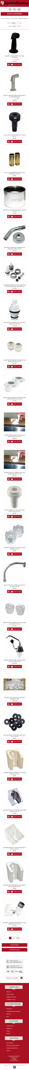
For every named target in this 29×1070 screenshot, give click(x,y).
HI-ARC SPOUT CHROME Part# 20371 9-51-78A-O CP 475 (14, 585)
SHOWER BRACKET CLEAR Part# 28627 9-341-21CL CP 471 (14, 848)
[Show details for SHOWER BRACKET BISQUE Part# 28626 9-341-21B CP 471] (14, 759)
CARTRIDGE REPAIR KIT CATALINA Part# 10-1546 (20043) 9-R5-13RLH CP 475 (14, 285)
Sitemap (8, 1014)
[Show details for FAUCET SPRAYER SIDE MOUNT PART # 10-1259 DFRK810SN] (14, 82)
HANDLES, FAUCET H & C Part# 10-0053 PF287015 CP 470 (14, 548)
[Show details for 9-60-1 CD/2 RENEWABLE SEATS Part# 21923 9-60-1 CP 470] (14, 159)
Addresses (9, 1028)
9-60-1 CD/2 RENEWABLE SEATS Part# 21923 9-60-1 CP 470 (14, 173)
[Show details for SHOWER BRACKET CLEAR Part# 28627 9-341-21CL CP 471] (14, 834)
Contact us (9, 1008)
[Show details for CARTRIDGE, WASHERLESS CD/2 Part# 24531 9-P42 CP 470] (14, 309)
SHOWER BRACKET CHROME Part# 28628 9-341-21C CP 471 (14, 810)
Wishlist (8, 1033)
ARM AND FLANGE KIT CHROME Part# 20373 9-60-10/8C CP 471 (14, 248)
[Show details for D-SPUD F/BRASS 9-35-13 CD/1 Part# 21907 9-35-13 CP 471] (14, 497)
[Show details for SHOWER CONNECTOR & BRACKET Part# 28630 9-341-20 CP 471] (14, 909)
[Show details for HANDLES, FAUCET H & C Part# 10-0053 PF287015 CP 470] (14, 534)
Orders (8, 1031)
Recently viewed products (12, 1045)
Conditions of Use (10, 999)
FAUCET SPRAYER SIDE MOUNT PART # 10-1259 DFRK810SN (14, 96)
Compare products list (12, 1048)
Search (8, 1050)
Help (7, 1016)
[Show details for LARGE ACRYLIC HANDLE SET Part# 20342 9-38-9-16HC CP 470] (14, 609)
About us (8, 991)
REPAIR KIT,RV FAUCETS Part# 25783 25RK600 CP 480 (14, 698)
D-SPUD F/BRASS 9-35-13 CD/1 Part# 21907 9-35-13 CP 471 (14, 510)
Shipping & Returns (11, 997)
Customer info (10, 1025)
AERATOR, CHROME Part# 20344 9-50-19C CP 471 (14, 210)
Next (18, 938)
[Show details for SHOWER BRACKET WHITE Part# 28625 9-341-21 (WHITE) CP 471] (14, 872)
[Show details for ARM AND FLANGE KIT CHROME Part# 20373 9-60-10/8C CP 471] (14, 234)
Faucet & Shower (14, 18)
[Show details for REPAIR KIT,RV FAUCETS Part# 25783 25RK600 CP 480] (14, 684)
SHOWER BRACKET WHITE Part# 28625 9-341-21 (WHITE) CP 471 (14, 885)
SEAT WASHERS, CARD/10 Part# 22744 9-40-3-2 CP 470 (14, 735)
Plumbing (7, 18)
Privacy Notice (10, 994)
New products (9, 1043)
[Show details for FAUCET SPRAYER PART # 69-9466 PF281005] (14, 43)
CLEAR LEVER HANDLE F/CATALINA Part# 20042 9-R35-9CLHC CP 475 (14, 398)
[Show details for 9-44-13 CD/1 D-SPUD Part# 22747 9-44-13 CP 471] (14, 122)
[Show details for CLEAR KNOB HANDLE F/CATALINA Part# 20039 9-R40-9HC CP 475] (14, 347)
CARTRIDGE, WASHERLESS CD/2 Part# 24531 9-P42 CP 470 (14, 323)
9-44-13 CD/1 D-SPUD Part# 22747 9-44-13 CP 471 (14, 135)
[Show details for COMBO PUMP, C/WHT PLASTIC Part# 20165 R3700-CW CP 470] (14, 422)
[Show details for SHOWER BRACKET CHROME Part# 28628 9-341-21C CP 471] (14, 797)
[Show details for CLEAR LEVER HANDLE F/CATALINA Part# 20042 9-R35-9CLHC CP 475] (14, 384)
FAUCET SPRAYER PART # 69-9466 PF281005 (14, 56)
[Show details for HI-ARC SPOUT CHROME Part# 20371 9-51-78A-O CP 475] (14, 572)
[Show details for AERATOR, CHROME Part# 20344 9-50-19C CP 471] (14, 197)
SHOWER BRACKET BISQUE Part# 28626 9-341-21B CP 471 (14, 773)
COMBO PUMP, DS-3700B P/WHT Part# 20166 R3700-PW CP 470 (14, 473)
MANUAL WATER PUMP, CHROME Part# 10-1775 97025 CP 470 (14, 660)
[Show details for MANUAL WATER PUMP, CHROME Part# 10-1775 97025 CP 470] (14, 647)
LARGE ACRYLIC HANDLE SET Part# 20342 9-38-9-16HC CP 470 (14, 623)
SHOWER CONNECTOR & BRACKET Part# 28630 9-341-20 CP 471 (14, 923)
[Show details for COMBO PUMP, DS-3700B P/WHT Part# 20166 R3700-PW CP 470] (14, 459)
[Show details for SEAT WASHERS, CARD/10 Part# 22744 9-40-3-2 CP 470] (14, 722)
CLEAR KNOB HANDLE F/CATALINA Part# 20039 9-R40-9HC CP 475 (14, 360)
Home (2, 18)
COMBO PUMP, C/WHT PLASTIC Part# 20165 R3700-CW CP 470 (14, 435)
